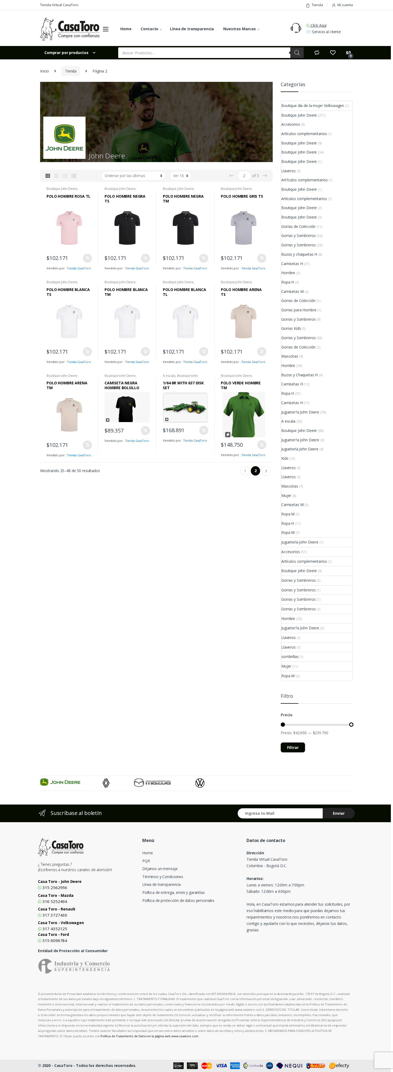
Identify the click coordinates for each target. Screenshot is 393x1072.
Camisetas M (292, 291)
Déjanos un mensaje (160, 868)
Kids (284, 458)
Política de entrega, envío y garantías (173, 892)
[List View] (65, 175)
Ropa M (288, 513)
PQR (146, 860)
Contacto (149, 28)
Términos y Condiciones (162, 876)
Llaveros (288, 170)
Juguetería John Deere (299, 448)
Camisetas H (292, 263)
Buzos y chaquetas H (299, 254)
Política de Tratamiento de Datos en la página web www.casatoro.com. (150, 1036)
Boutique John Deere (62, 188)
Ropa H (287, 282)
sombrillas (290, 656)
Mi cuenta (345, 4)
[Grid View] (47, 175)
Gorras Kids (291, 328)
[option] (71, 782)
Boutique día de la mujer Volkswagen (312, 105)
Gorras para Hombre (298, 309)
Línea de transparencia (192, 28)
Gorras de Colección (298, 226)
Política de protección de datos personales (178, 900)
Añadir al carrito (87, 258)
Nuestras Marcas (239, 28)
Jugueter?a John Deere (300, 412)
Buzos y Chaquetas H (299, 374)
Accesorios (290, 124)
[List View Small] (73, 175)
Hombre (288, 272)
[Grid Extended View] (56, 175)
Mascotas (289, 356)
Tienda (317, 4)
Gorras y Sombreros (298, 235)
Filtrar (293, 747)
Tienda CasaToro (79, 268)
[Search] (297, 52)
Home (125, 28)
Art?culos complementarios (304, 179)
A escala (169, 375)
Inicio (44, 71)
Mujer (286, 495)
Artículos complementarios (304, 133)
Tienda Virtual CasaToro (59, 4)
